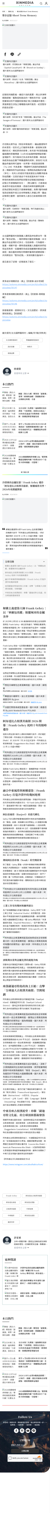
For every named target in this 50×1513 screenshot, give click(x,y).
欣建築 (6, 20)
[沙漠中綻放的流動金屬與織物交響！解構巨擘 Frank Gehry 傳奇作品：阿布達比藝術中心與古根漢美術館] (12, 1271)
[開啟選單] (3, 3)
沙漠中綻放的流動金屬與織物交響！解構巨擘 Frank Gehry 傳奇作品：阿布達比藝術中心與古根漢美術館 (32, 1270)
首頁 (3, 11)
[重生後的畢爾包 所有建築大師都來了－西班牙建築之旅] (12, 1284)
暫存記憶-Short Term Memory (27, 11)
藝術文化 (11, 11)
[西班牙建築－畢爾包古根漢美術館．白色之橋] (12, 1297)
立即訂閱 (25, 1451)
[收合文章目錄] (44, 561)
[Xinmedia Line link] (33, 1430)
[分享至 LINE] (12, 54)
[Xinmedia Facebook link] (16, 1430)
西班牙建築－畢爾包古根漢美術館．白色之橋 (32, 1294)
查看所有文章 (20, 373)
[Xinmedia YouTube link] (28, 1430)
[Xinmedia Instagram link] (22, 1430)
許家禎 (6, 494)
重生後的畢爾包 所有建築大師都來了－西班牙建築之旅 (32, 1282)
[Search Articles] (41, 3)
